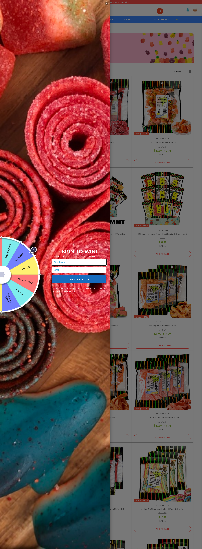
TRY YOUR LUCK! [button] (79, 279)
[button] (106, 3)
